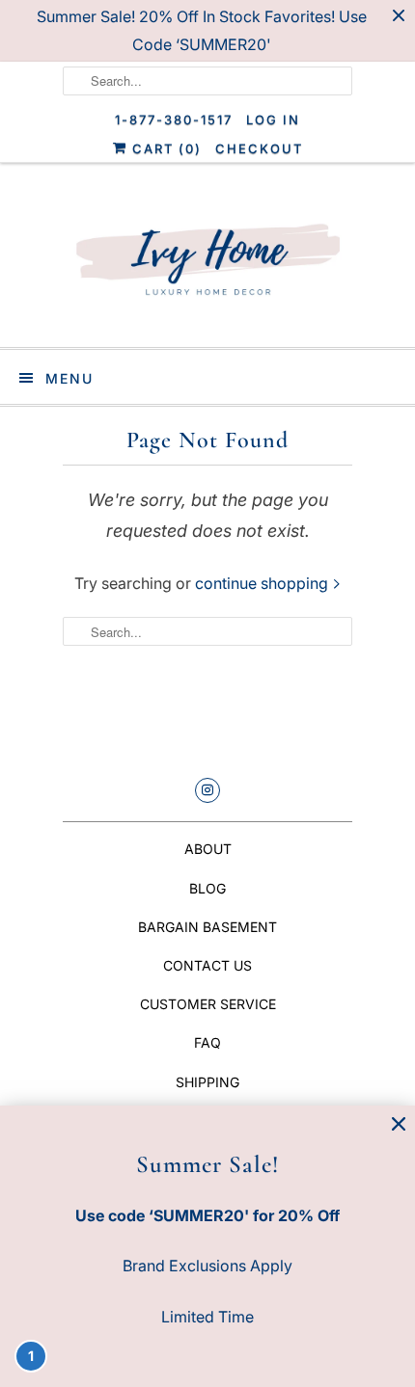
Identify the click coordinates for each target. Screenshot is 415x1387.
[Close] (398, 1124)
